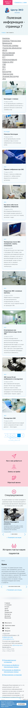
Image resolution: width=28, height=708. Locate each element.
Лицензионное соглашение (13, 675)
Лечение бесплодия (10, 76)
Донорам (7, 616)
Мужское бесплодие (11, 134)
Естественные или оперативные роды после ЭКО (12, 332)
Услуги (7, 606)
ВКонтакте (8, 623)
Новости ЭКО (7, 62)
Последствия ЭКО (10, 418)
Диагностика (7, 74)
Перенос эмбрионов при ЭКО (14, 169)
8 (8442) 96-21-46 (7, 637)
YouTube (7, 628)
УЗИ (4, 64)
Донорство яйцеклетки (11, 48)
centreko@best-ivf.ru (8, 639)
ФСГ (4, 67)
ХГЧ (4, 69)
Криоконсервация (9, 60)
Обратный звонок (14, 482)
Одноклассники (10, 625)
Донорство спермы (10, 45)
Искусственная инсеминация (8, 54)
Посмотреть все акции (14, 537)
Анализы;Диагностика (11, 41)
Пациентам (8, 612)
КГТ (3, 57)
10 (10, 439)
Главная (7, 603)
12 (18, 439)
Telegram (7, 631)
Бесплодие (6, 72)
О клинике (8, 605)
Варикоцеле (7, 43)
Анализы (6, 38)
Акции (7, 610)
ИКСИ (4, 50)
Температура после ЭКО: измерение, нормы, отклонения (12, 243)
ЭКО (4, 79)
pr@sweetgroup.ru (17, 645)
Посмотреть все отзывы (14, 590)
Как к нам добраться (14, 461)
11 (14, 439)
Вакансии (8, 618)
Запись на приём (8, 2)
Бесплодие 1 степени (11, 99)
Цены (6, 608)
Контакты (8, 614)
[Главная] (14, 10)
